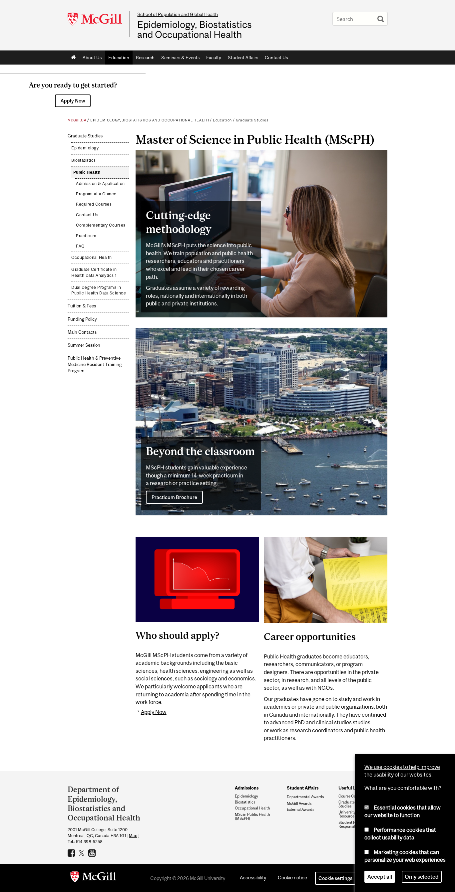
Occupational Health (91, 257)
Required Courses (94, 204)
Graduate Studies (252, 120)
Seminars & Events (180, 57)
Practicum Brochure (174, 497)
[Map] (133, 835)
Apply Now (73, 100)
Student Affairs (243, 57)
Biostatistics (83, 160)
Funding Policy (82, 319)
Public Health (87, 172)
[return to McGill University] (93, 878)
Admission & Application (100, 183)
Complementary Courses (101, 225)
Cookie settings (335, 878)
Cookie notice (292, 877)
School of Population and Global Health (177, 14)
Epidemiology (85, 148)
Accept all (379, 877)
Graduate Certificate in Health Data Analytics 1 (94, 272)
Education (118, 57)
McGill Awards (299, 803)
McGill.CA (77, 120)
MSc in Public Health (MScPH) (252, 816)
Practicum (86, 236)
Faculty (213, 57)
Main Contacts (82, 332)
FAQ (80, 246)
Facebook (72, 853)
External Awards (300, 809)
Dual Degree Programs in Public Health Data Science (98, 290)
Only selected (422, 877)
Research (145, 57)
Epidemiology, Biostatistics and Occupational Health (194, 30)
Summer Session (84, 345)
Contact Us (276, 57)
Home (73, 58)
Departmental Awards (305, 797)
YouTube (92, 853)
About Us (92, 57)
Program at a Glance (96, 194)
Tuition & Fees (82, 305)
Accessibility (253, 877)
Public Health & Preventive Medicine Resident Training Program (95, 364)
